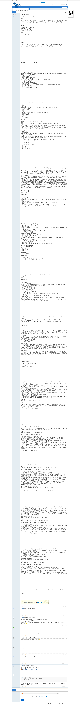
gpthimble (23, 656)
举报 (66, 606)
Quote (25, 693)
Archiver (45, 703)
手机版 (48, 703)
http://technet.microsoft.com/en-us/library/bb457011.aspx (30, 669)
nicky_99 (23, 637)
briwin (22, 665)
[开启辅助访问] (66, 0)
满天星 (22, 16)
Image (23, 693)
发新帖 (14, 12)
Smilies (28, 693)
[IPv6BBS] (16, 5)
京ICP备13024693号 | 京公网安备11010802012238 (61, 703)
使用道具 (63, 606)
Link (24, 693)
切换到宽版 (67, 0)
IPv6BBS (12, 10)
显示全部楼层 (32, 16)
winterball (23, 608)
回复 (22, 606)
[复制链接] (27, 14)
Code (26, 693)
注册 (66, 4)
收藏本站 (16, 0)
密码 (52, 4)
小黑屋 (50, 703)
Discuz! (16, 703)
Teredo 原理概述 (26, 10)
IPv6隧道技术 (21, 10)
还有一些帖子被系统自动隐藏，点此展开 (41, 688)
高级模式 (57, 693)
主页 (14, 10)
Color (22, 693)
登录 (26, 602)
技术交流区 (17, 10)
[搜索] (29, 9)
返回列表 (66, 12)
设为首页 (13, 0)
